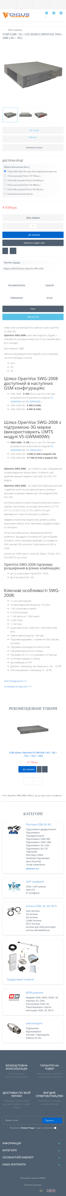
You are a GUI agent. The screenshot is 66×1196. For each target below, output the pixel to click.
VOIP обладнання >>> (15, 681)
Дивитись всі (32, 868)
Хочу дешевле (33, 217)
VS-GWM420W (34, 450)
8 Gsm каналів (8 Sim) (17, 185)
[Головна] (3, 30)
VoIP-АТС (30, 889)
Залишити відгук (34, 147)
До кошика (28, 769)
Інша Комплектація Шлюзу (20, 194)
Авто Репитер (33, 861)
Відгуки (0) (33, 317)
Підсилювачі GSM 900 (38, 838)
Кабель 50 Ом (33, 1037)
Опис (33, 309)
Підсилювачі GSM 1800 (38, 842)
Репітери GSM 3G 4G (38, 824)
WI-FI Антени (33, 923)
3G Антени (32, 914)
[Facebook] (25, 1135)
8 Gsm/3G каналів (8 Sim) (19, 189)
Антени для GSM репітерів (40, 926)
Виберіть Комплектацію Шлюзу (17, 167)
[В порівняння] (13, 251)
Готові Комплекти (35, 864)
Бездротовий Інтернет (20, 979)
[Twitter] (35, 1135)
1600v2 (30, 795)
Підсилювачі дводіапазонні (41, 829)
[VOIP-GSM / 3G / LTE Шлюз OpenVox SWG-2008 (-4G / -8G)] (33, 73)
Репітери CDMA (34, 854)
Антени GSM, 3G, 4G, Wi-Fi (41, 906)
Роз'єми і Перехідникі (38, 1034)
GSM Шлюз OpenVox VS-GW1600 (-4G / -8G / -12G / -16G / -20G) (33, 754)
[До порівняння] (45, 769)
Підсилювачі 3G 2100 (37, 845)
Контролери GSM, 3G (37, 1003)
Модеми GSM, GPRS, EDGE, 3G (42, 997)
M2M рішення (34, 992)
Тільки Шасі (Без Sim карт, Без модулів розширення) (32, 171)
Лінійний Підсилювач (38, 858)
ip (39, 795)
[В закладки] (5, 251)
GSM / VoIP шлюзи (36, 886)
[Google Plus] (30, 1135)
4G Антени (32, 917)
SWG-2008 (21, 795)
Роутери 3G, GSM (35, 1000)
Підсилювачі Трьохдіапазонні (35, 834)
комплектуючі (34, 1023)
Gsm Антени (33, 910)
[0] (46, 15)
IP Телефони (32, 892)
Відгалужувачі (33, 1031)
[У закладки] (39, 769)
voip (42, 795)
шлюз (48, 795)
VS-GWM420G (33, 401)
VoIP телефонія (35, 881)
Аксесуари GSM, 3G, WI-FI (39, 1010)
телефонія (57, 795)
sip (36, 795)
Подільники (32, 1028)
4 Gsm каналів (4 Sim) (17, 176)
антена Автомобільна (38, 930)
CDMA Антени (33, 920)
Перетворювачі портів (38, 1007)
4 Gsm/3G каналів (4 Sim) (19, 180)
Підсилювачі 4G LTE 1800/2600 (37, 850)
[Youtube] (40, 1135)
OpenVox (12, 795)
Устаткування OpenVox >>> (18, 686)
